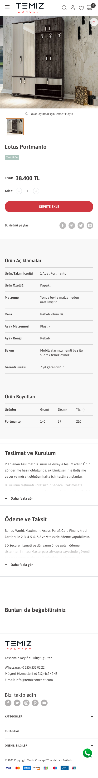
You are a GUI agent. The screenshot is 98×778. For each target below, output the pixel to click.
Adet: (9, 191)
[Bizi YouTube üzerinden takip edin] (44, 703)
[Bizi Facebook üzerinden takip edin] (8, 703)
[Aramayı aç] (64, 8)
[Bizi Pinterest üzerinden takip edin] (35, 703)
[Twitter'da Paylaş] (81, 225)
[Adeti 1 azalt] (19, 191)
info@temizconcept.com (34, 680)
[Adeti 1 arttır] (36, 191)
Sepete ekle (49, 207)
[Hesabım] (73, 8)
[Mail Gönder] (90, 225)
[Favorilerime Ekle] (94, 22)
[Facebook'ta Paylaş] (62, 225)
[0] (89, 8)
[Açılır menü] (7, 7)
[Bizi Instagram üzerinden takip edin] (26, 703)
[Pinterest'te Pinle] (72, 225)
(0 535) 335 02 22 (32, 667)
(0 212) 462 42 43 (45, 674)
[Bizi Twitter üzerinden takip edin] (17, 703)
